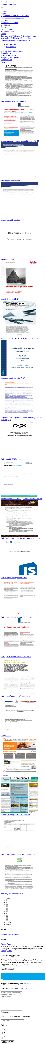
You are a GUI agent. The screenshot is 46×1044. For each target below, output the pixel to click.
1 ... (7, 900)
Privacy (4, 951)
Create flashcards (22, 16)
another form (22, 988)
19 (7, 911)
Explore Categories (8, 4)
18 (7, 909)
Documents (5, 934)
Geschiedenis (24, 40)
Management (11, 47)
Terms (9, 951)
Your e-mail (5, 1012)
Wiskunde (16, 36)
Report (3, 944)
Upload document (8, 16)
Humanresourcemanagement (12, 51)
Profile (3, 34)
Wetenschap (25, 36)
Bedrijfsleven (16, 38)
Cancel (4, 1042)
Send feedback (7, 969)
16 (7, 905)
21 (7, 916)
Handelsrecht (6, 53)
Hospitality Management (10, 57)
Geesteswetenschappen (10, 40)
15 (7, 902)
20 (7, 913)
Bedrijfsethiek (6, 60)
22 (7, 918)
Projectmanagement (8, 55)
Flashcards (5, 23)
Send (11, 1042)
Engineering (26, 38)
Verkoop (4, 62)
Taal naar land (6, 36)
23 (7, 920)
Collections (14, 23)
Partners (10, 944)
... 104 (8, 922)
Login (3, 13)
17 (7, 907)
